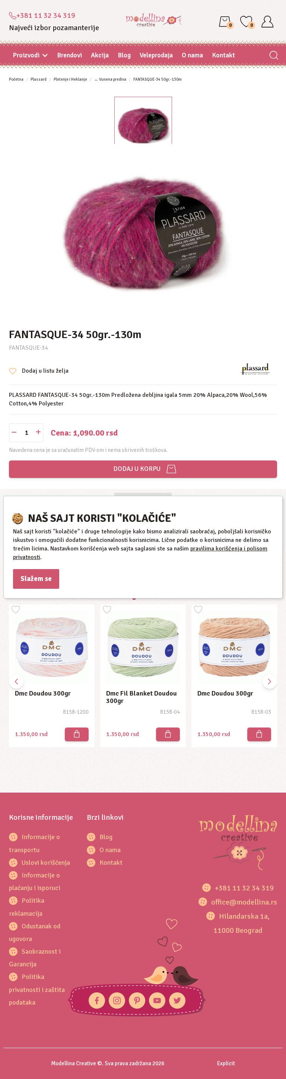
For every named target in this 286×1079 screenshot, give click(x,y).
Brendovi (69, 55)
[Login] (267, 21)
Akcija (100, 55)
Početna (16, 79)
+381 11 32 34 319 (45, 15)
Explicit (226, 1063)
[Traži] (273, 56)
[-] (14, 433)
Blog (124, 55)
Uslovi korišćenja (46, 862)
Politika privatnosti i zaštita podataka (37, 989)
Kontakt (223, 55)
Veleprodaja (156, 55)
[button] (269, 681)
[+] (38, 433)
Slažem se (36, 578)
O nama (192, 55)
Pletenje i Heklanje (70, 79)
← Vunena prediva (110, 79)
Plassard (39, 79)
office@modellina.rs (244, 902)
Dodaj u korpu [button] (135, 469)
